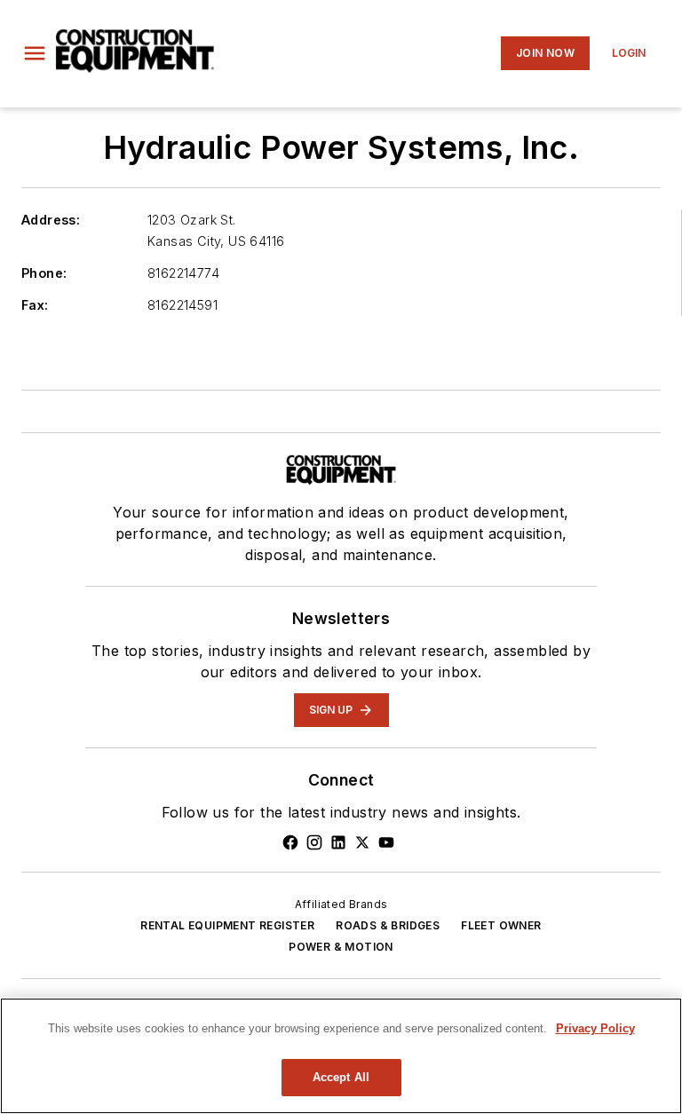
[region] (341, 1056)
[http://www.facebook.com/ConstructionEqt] (290, 842)
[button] (34, 53)
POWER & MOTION (341, 946)
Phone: (44, 272)
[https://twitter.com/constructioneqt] (362, 842)
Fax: (35, 304)
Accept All (341, 1077)
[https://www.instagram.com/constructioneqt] (314, 842)
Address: (50, 219)
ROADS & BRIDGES (388, 925)
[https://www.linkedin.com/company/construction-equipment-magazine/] (338, 842)
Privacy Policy (595, 1028)
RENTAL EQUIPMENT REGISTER (227, 925)
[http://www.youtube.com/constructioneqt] (386, 842)
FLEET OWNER (501, 925)
